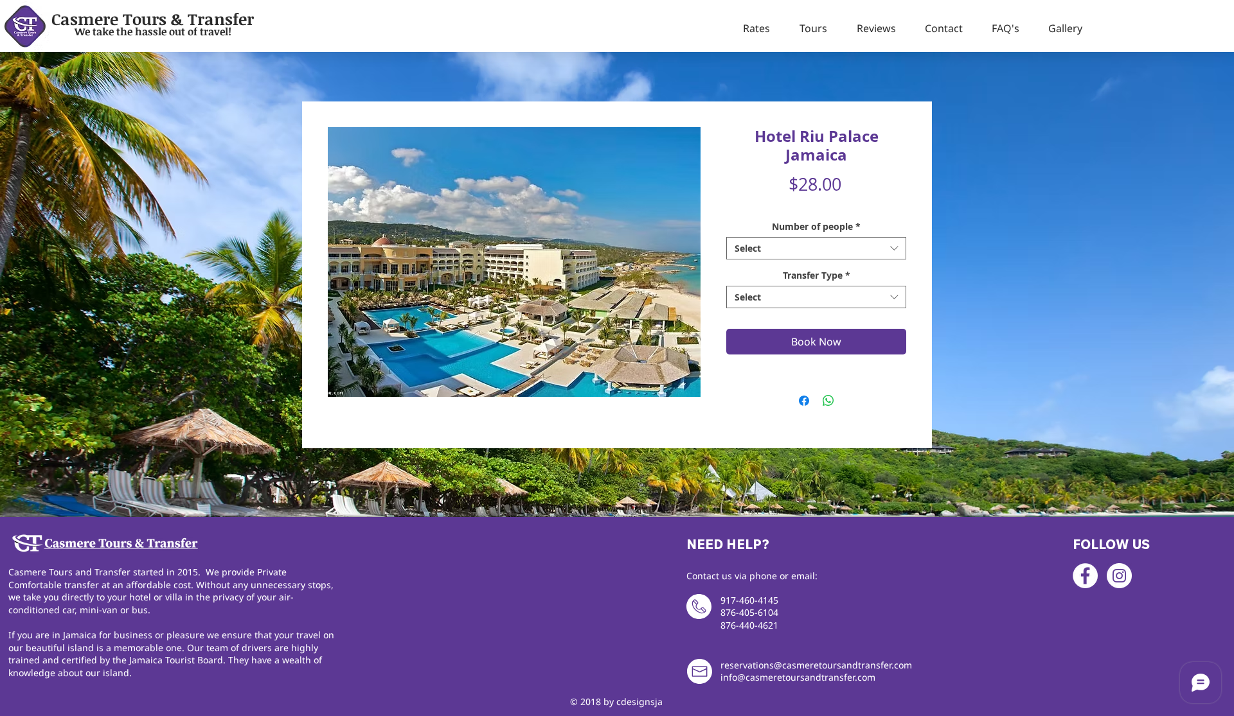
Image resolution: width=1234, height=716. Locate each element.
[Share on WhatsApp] (828, 400)
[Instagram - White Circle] (1119, 575)
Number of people (816, 226)
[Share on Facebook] (804, 400)
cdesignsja (639, 701)
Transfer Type (816, 275)
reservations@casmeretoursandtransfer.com (816, 665)
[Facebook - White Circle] (1085, 575)
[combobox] (816, 248)
